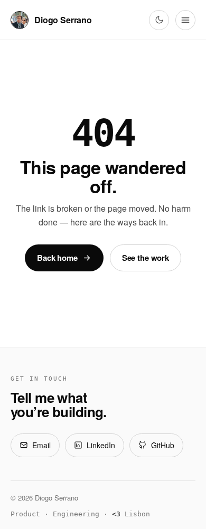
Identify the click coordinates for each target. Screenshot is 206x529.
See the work (145, 257)
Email (41, 445)
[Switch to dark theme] (159, 20)
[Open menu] (185, 20)
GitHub (162, 445)
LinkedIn (101, 445)
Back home (57, 257)
